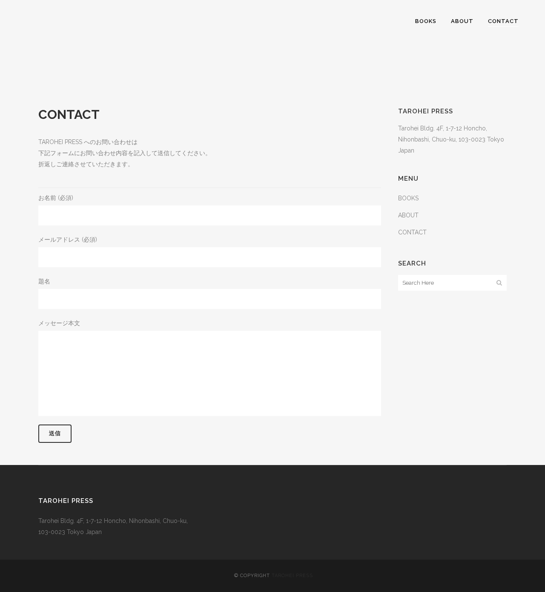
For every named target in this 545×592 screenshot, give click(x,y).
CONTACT (412, 232)
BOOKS (408, 198)
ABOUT (408, 215)
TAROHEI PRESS (292, 575)
